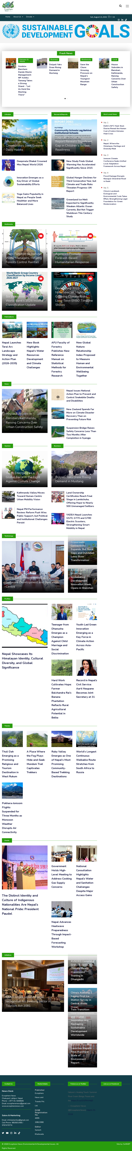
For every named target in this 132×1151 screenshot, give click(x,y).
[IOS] (126, 19)
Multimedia (9, 224)
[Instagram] (119, 19)
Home (7, 17)
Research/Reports (61, 114)
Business (57, 446)
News (7, 384)
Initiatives (8, 955)
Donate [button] (29, 17)
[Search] (121, 5)
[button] (65, 98)
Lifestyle (8, 114)
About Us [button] (17, 17)
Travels (7, 726)
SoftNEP (126, 1144)
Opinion (7, 446)
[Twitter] (4, 1133)
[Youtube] (8, 1133)
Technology (9, 536)
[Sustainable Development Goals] (66, 31)
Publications (9, 317)
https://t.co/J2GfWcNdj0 (82, 1100)
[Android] (123, 19)
